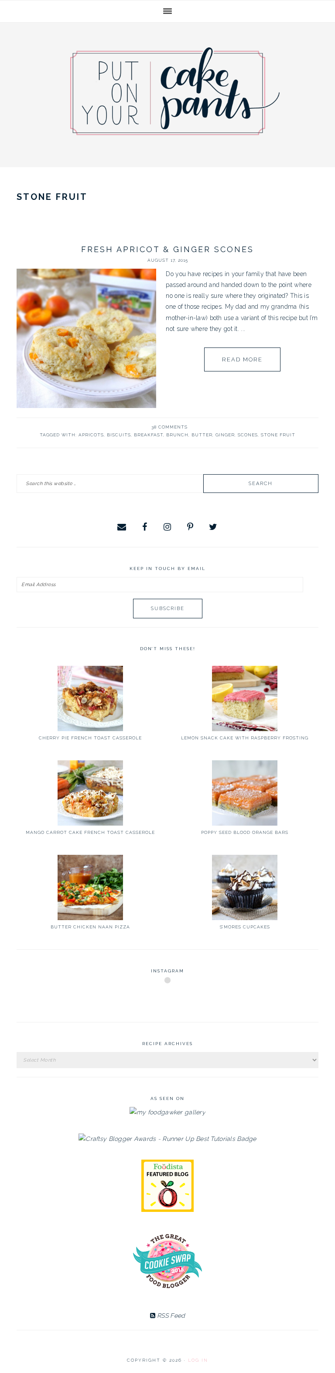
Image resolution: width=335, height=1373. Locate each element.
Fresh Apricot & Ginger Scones (167, 249)
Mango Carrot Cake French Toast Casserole (90, 832)
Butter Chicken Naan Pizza (90, 926)
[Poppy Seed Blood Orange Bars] (244, 793)
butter (201, 434)
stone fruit (278, 434)
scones (248, 434)
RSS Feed (170, 1315)
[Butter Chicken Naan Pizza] (90, 887)
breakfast (148, 434)
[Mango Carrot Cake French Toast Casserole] (90, 793)
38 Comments (169, 427)
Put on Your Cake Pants (175, 91)
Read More (242, 359)
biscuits (119, 434)
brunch (177, 434)
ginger (225, 434)
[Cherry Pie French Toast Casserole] (90, 698)
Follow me (168, 1001)
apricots (91, 434)
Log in (198, 1360)
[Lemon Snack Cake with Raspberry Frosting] (244, 698)
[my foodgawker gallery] (167, 1112)
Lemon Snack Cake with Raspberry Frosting (244, 737)
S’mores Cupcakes (245, 926)
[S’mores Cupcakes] (244, 887)
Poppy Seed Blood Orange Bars (244, 832)
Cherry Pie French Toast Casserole (90, 737)
